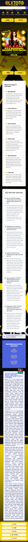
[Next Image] (26, 43)
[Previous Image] (2, 43)
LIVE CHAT (15, 537)
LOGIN (7, 20)
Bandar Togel (13, 411)
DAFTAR (20, 20)
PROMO (14, 524)
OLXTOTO (10, 379)
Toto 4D (13, 455)
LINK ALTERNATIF (15, 534)
